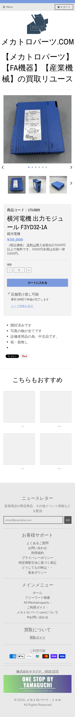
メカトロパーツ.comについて (37, 612)
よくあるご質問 (37, 543)
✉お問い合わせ (37, 617)
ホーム (37, 593)
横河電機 (13, 234)
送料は (31, 245)
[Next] (71, 167)
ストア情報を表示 (22, 306)
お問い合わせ (37, 548)
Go (68, 520)
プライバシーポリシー (37, 558)
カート (66, 7)
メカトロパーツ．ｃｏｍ (44, 700)
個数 (9, 264)
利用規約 (37, 553)
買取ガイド (37, 637)
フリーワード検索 (37, 598)
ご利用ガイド (36, 607)
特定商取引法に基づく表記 (37, 563)
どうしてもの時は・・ (37, 567)
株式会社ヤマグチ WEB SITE (37, 671)
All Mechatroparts (36, 602)
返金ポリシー (37, 572)
